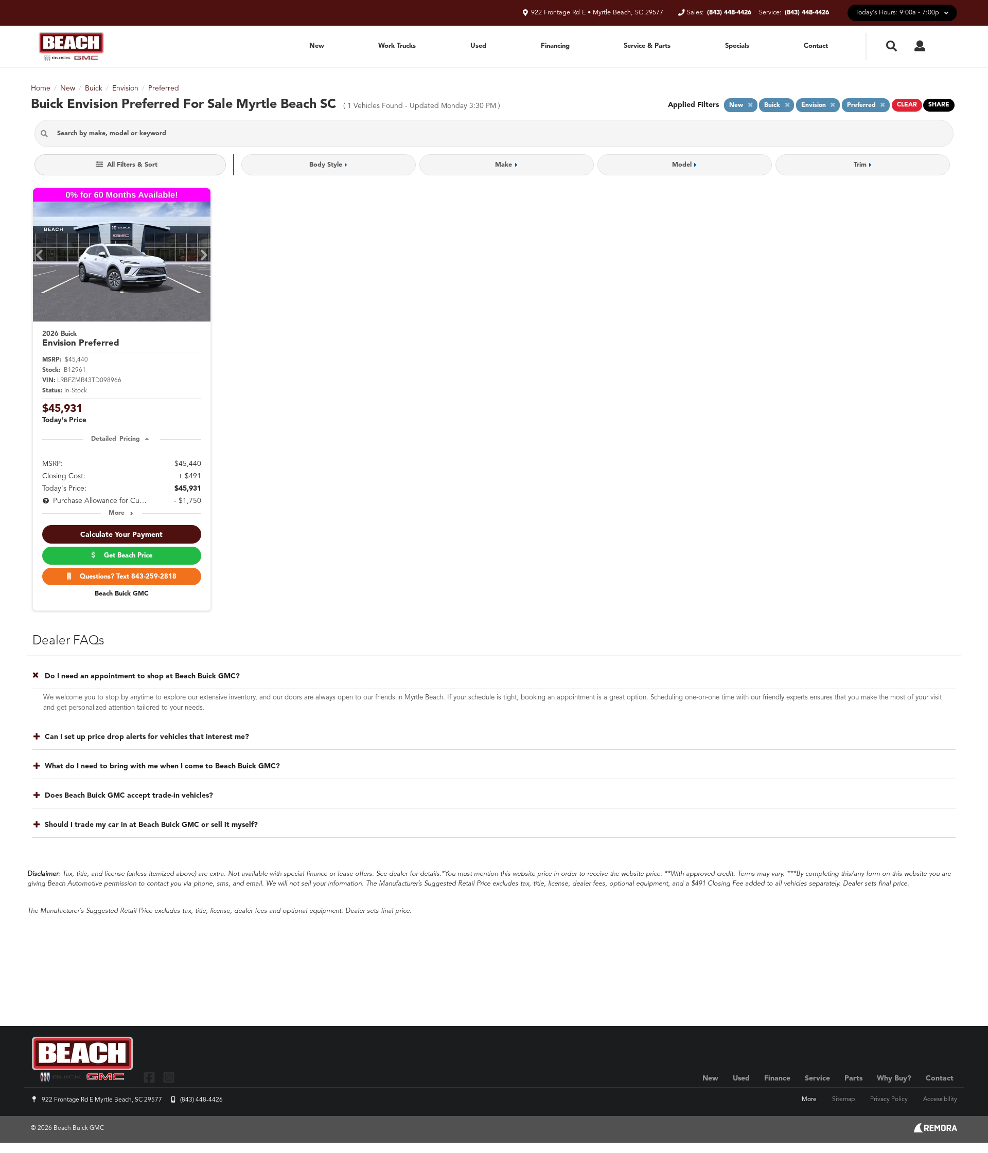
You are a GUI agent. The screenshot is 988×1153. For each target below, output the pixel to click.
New (316, 46)
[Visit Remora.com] (935, 1130)
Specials (737, 46)
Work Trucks (397, 46)
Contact (816, 46)
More (117, 513)
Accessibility (940, 1099)
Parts (853, 1078)
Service (817, 1078)
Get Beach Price (126, 555)
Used (478, 46)
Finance (777, 1078)
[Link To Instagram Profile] (168, 1077)
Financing (555, 46)
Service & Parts (647, 46)
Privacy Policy (889, 1099)
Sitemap (843, 1099)
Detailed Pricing (115, 439)
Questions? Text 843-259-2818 (126, 576)
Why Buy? (894, 1078)
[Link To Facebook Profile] (150, 1077)
